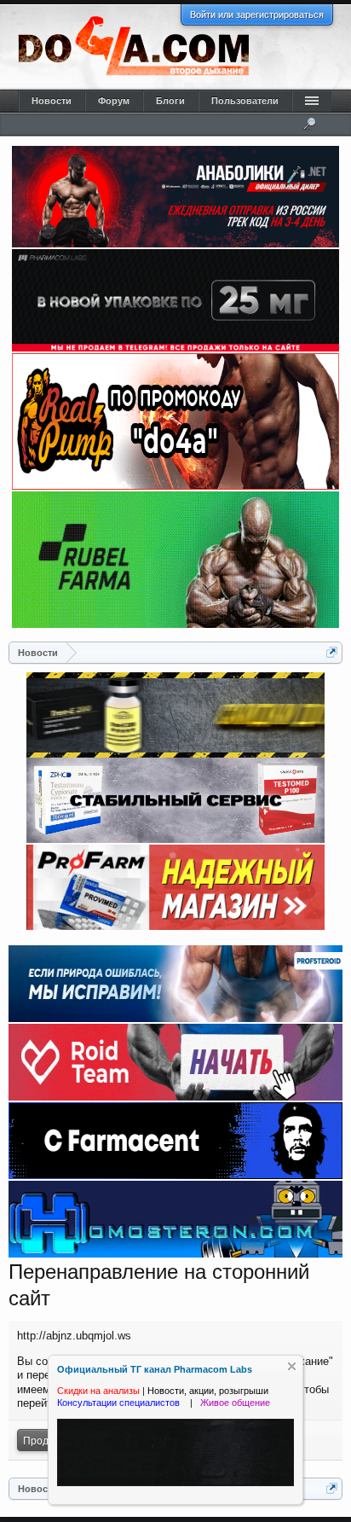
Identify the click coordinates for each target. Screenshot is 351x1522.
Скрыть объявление (291, 1366)
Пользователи (245, 101)
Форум (113, 101)
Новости (52, 101)
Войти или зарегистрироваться (257, 14)
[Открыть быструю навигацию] (331, 652)
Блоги (170, 101)
